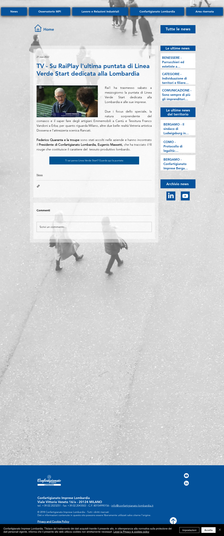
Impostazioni (189, 530)
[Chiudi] (220, 530)
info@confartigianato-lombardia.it (132, 505)
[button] (177, 183)
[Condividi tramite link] (38, 186)
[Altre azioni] (150, 57)
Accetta (208, 530)
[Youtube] (185, 196)
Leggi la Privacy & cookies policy (131, 531)
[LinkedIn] (170, 196)
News (40, 174)
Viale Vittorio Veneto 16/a (56, 502)
